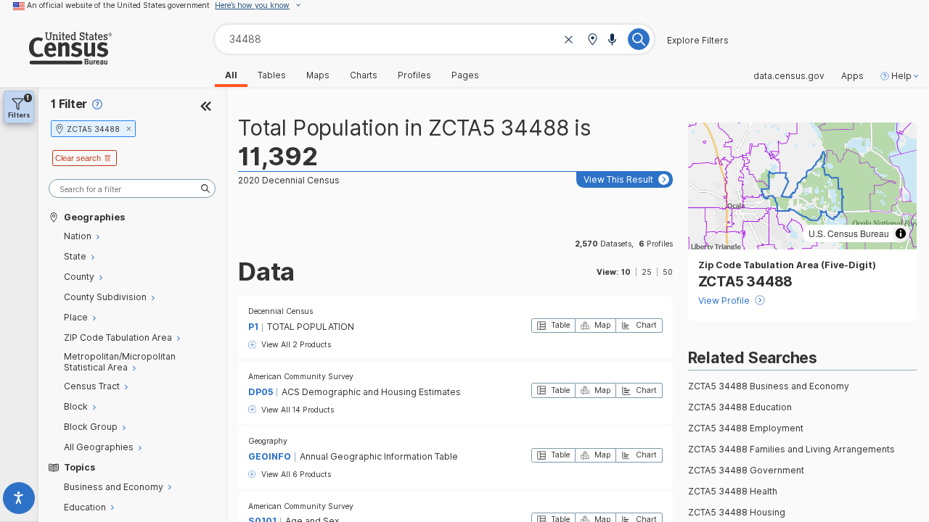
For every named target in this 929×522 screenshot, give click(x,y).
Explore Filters (698, 41)
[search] (132, 189)
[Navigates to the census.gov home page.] (56, 59)
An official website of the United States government (118, 5)
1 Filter (69, 104)
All (231, 75)
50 (668, 272)
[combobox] (434, 39)
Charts (363, 75)
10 (626, 272)
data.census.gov (788, 76)
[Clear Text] (569, 40)
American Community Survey (300, 376)
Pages (465, 75)
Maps (318, 75)
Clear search (78, 158)
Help (901, 76)
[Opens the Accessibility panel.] (19, 500)
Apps (852, 76)
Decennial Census (280, 311)
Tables (272, 75)
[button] (592, 40)
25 (647, 272)
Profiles (414, 75)
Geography (267, 440)
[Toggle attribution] (900, 233)
